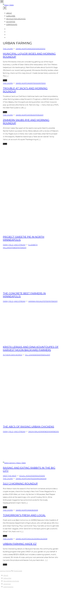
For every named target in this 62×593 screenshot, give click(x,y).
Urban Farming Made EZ (19, 543)
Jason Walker (35, 432)
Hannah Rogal (35, 301)
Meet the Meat (9, 476)
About (9, 13)
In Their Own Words (12, 355)
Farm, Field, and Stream (14, 245)
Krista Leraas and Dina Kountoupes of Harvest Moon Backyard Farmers (31, 348)
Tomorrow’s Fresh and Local (24, 515)
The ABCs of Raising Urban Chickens (28, 426)
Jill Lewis (29, 355)
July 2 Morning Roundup (20, 483)
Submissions (11, 24)
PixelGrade (18, 571)
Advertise (10, 22)
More (5, 80)
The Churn (8, 49)
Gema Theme (5, 571)
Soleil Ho (23, 476)
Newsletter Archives (16, 19)
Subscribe (10, 16)
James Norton (22, 49)
